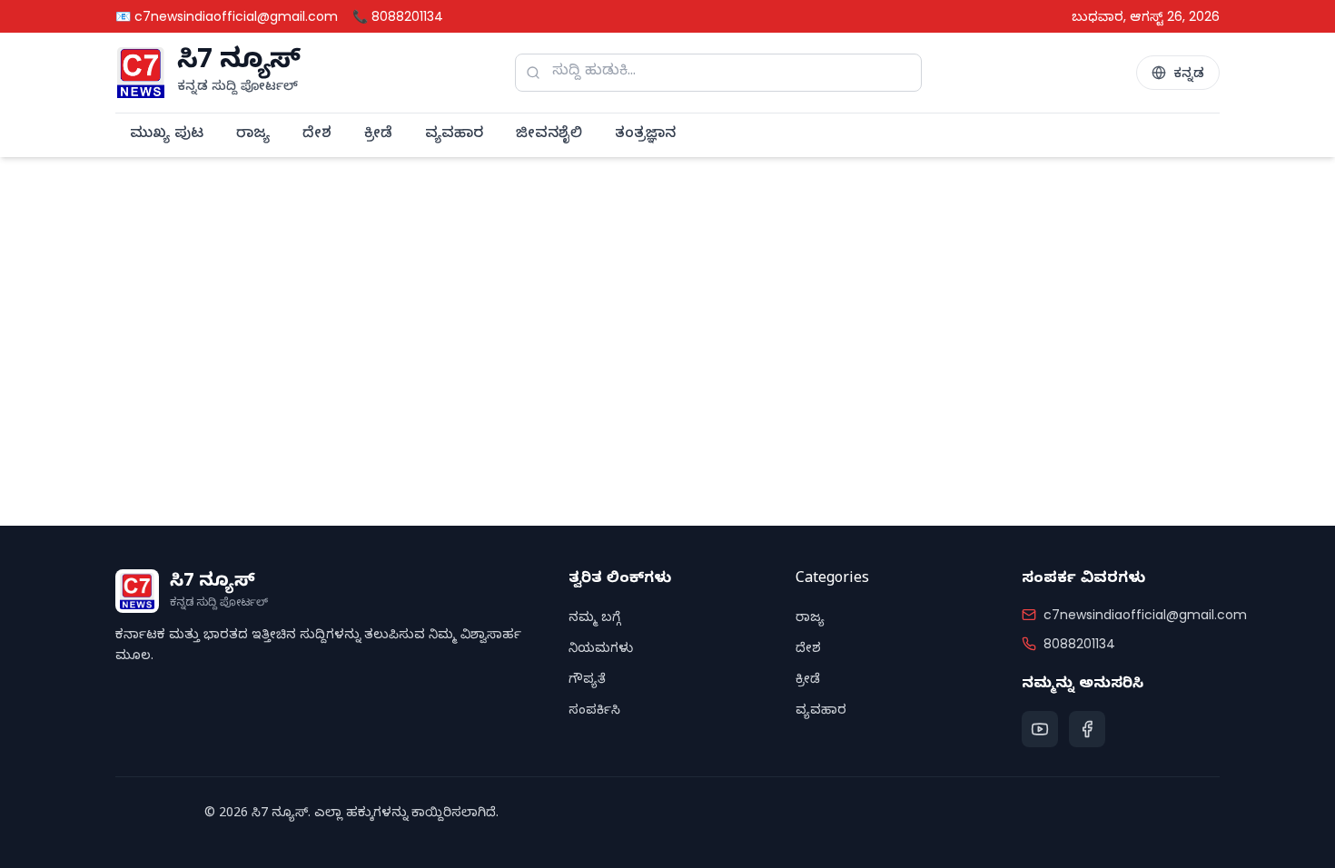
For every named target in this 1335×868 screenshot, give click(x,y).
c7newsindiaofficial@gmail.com (1145, 615)
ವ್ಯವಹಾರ (454, 135)
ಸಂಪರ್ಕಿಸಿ (594, 712)
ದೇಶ (316, 135)
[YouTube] (1040, 729)
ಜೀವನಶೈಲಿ (549, 135)
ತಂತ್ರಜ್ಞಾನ (645, 135)
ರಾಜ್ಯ (253, 135)
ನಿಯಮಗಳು (601, 650)
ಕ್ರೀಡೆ (378, 135)
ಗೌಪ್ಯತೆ (587, 681)
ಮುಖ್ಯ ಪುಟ (166, 135)
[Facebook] (1087, 729)
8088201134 (1079, 644)
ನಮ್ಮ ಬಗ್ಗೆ (594, 619)
